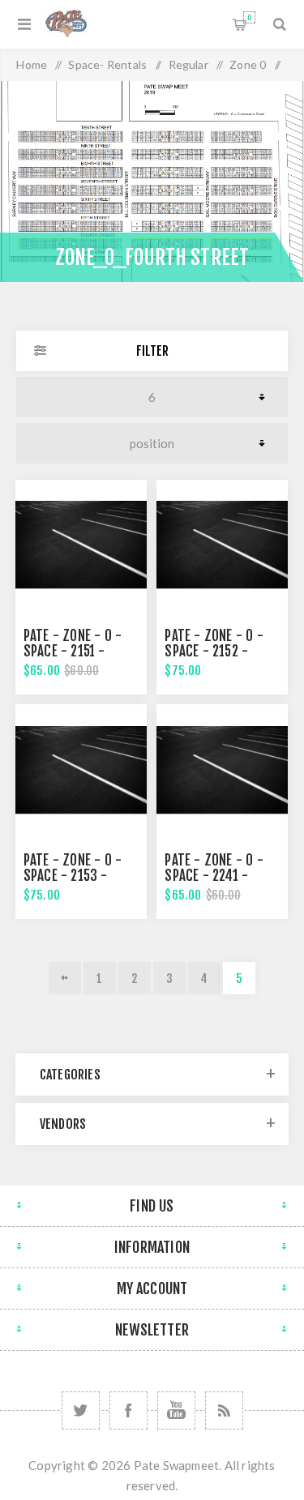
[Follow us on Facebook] (128, 1410)
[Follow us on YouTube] (176, 1410)
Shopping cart (249, 17)
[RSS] (224, 1410)
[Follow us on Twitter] (81, 1410)
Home (31, 64)
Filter (152, 351)
